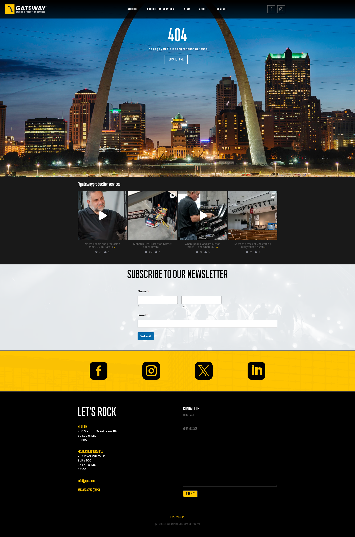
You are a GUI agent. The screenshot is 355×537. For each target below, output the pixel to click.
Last (184, 306)
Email (143, 315)
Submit (145, 336)
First (140, 306)
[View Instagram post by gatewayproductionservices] (123, 235)
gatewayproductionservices (101, 194)
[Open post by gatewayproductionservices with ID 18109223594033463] (152, 215)
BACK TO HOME (176, 59)
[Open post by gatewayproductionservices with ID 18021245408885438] (253, 215)
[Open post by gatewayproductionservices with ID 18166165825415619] (202, 215)
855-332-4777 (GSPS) (89, 490)
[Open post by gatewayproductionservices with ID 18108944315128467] (102, 215)
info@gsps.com (86, 481)
